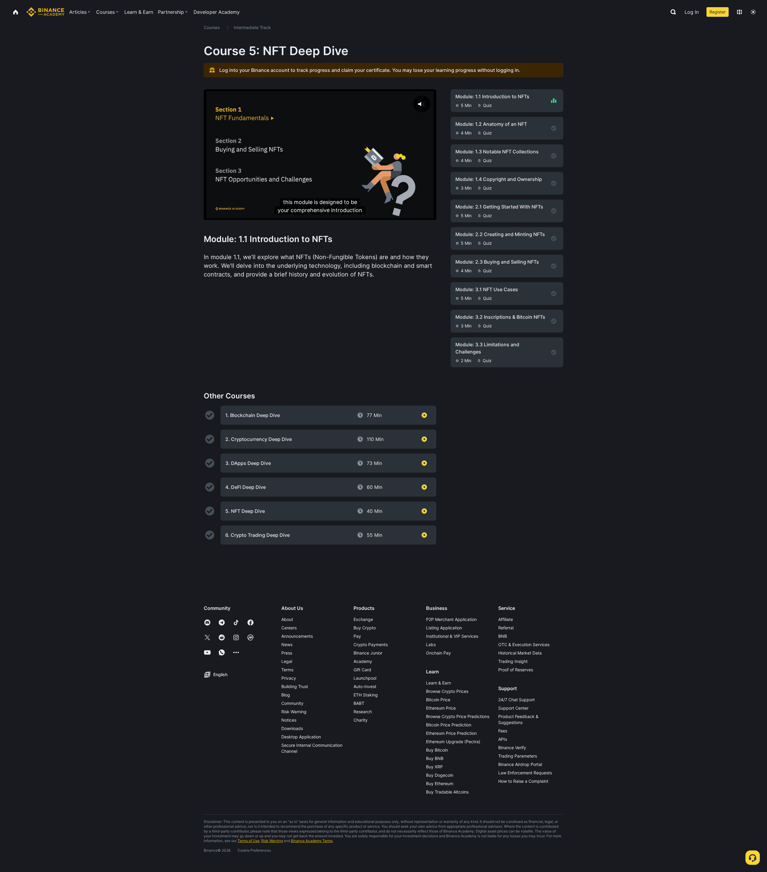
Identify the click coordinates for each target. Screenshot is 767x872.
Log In (692, 12)
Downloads (292, 728)
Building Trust (294, 686)
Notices (288, 720)
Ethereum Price (441, 708)
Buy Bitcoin (437, 749)
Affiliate (505, 619)
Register (717, 11)
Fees (502, 730)
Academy (363, 661)
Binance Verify (512, 747)
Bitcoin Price (438, 699)
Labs (431, 644)
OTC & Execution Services (523, 644)
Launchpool (365, 678)
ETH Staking (366, 694)
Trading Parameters (517, 755)
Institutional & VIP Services (452, 636)
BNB (502, 636)
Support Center (513, 708)
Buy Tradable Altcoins (447, 791)
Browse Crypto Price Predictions (457, 716)
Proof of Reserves (515, 669)
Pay (357, 636)
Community (292, 703)
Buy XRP (434, 766)
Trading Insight (513, 661)
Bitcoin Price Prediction (448, 724)
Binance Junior (368, 652)
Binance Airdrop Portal (520, 764)
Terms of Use (248, 840)
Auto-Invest (365, 686)
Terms (287, 669)
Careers (289, 627)
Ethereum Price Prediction (451, 733)
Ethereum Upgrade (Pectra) (453, 741)
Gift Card (362, 669)
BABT (359, 703)
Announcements (297, 636)
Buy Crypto (365, 627)
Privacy (288, 678)
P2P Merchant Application (451, 619)
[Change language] (739, 12)
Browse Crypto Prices (447, 691)
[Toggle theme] (753, 12)
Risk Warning (294, 711)
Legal (286, 661)
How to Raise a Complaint (523, 781)
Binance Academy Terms (312, 840)
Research (363, 711)
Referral (506, 627)
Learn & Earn (438, 682)
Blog (285, 694)
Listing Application (444, 627)
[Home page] (45, 12)
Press (286, 652)
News (286, 644)
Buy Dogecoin (439, 775)
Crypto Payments (371, 644)
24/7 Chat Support (516, 699)
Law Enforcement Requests (525, 772)
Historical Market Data (520, 652)
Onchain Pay (438, 652)
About (287, 619)
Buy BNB (434, 758)
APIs (502, 739)
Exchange (363, 619)
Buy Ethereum (439, 783)
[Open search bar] (671, 12)
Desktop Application (301, 736)
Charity (361, 720)
